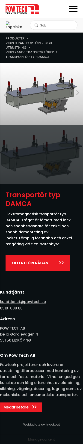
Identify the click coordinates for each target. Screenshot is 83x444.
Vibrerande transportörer (30, 52)
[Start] (24, 9)
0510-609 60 (11, 308)
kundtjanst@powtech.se (23, 301)
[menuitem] (14, 25)
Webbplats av (41, 424)
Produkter (15, 38)
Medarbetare (16, 407)
